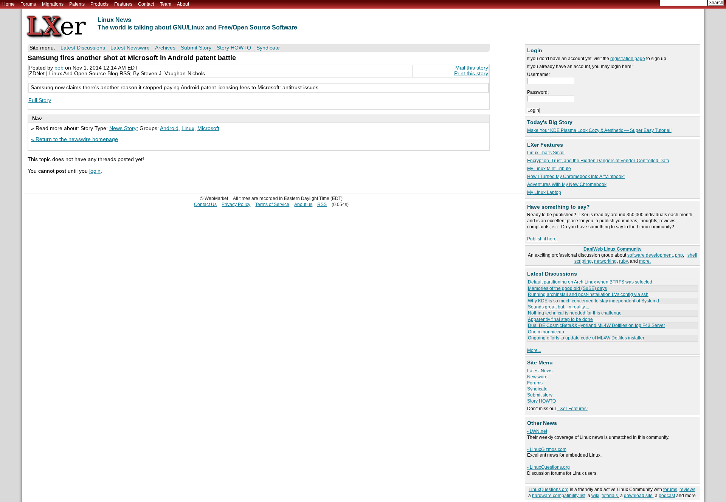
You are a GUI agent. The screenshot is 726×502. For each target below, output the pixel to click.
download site (638, 495)
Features (123, 4)
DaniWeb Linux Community (612, 249)
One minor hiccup (546, 332)
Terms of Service (272, 204)
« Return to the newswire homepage (74, 139)
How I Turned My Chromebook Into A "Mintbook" (576, 176)
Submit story (539, 395)
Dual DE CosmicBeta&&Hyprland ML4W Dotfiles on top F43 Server (596, 325)
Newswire (537, 377)
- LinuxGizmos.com (546, 449)
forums (670, 489)
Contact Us (205, 204)
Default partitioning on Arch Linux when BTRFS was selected (590, 282)
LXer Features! (572, 408)
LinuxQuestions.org (549, 489)
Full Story (39, 100)
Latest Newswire (130, 48)
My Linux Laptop (544, 192)
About (183, 4)
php (679, 255)
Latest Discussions (82, 48)
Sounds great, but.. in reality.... (558, 307)
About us (303, 204)
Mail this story (471, 68)
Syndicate (537, 389)
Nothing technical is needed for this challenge (575, 313)
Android (169, 128)
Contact (146, 4)
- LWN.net (537, 431)
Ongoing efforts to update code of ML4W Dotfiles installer (586, 338)
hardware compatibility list (558, 495)
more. (645, 261)
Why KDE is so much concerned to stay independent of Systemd (593, 301)
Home (8, 4)
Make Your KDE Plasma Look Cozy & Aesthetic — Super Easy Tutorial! (599, 130)
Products (99, 4)
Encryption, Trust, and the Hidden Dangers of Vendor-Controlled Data (598, 160)
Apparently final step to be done (560, 319)
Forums (28, 4)
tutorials (610, 495)
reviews (687, 489)
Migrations (53, 4)
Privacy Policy (236, 204)
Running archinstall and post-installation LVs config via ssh (588, 294)
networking (605, 261)
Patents (77, 4)
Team (165, 4)
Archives (165, 48)
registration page (627, 58)
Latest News (539, 370)
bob (59, 68)
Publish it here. (542, 239)
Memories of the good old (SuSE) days (567, 288)
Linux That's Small (546, 152)
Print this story (471, 73)
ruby (623, 261)
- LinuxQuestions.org (548, 467)
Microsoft (208, 128)
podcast (667, 495)
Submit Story (196, 48)
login (95, 171)
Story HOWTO (541, 401)
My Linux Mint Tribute (549, 168)
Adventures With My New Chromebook (567, 184)
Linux (188, 128)
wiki (595, 495)
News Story (123, 128)
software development (650, 255)
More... (534, 350)
